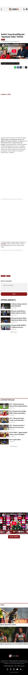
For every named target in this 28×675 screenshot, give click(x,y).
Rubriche (3, 276)
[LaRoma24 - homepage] (14, 9)
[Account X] (7, 669)
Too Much (3, 243)
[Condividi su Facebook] (18, 67)
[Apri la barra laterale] (1, 9)
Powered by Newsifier (14, 672)
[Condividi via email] (23, 67)
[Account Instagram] (14, 669)
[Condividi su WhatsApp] (15, 67)
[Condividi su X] (21, 67)
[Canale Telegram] (20, 669)
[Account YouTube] (17, 669)
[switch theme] (24, 9)
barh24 (8, 276)
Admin (5, 41)
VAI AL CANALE (14, 537)
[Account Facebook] (11, 669)
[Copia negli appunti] (26, 67)
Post (14, 294)
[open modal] (26, 9)
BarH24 (3, 39)
